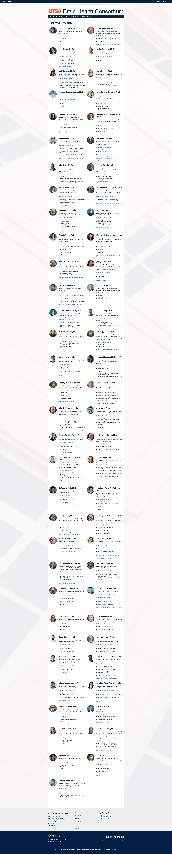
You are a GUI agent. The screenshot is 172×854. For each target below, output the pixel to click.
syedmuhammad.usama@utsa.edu (108, 663)
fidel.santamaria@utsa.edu (106, 570)
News (158, 1)
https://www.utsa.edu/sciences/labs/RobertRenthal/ (71, 554)
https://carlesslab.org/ (64, 132)
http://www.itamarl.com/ (64, 375)
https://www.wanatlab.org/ (65, 724)
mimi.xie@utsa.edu (66, 763)
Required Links (107, 849)
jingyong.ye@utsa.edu (105, 764)
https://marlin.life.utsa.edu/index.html (105, 750)
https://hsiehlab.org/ (101, 280)
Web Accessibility (98, 849)
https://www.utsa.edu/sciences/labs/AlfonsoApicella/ (109, 44)
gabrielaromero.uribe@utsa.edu (69, 573)
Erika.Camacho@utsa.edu (105, 101)
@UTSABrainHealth (107, 816)
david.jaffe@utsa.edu (104, 293)
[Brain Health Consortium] (86, 10)
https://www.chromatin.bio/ (102, 632)
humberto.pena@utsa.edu (106, 499)
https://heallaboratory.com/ (102, 702)
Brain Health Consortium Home (57, 16)
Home (50, 7)
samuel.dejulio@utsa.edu (105, 174)
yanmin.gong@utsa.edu (67, 244)
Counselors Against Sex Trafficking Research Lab (107, 555)
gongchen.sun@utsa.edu (68, 665)
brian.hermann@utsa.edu (68, 269)
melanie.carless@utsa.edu (68, 122)
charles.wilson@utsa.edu (105, 736)
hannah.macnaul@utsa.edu (106, 366)
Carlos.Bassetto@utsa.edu (106, 56)
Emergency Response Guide (83, 849)
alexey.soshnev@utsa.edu (106, 624)
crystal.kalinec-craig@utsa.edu (69, 319)
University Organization (118, 841)
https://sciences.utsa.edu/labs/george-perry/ (69, 534)
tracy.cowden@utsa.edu (105, 147)
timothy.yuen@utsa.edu (67, 791)
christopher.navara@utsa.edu (106, 444)
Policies (92, 849)
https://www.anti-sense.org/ (65, 700)
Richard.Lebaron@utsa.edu (68, 339)
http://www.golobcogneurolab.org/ (104, 227)
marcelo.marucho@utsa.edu (106, 390)
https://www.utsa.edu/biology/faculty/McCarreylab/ (71, 430)
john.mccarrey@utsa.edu (68, 418)
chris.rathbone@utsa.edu (105, 525)
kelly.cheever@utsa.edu (67, 145)
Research (77, 818)
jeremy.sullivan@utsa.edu (106, 644)
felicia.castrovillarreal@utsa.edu (107, 126)
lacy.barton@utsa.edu (67, 56)
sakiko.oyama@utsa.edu (105, 464)
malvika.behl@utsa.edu (67, 78)
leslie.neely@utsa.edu (67, 470)
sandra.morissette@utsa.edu (68, 442)
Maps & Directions (100, 841)
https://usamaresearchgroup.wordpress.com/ (107, 678)
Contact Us (89, 16)
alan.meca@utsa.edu (104, 415)
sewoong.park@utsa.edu (67, 495)
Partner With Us (74, 16)
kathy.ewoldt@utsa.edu (67, 196)
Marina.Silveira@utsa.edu (68, 624)
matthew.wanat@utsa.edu (68, 714)
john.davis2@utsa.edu (67, 174)
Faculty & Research (61, 7)
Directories (109, 841)
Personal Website (63, 771)
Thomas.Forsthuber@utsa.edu (107, 196)
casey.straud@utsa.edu (67, 644)
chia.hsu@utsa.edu (66, 293)
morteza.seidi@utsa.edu (105, 597)
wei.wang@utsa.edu (104, 714)
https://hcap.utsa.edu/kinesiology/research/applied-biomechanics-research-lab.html (71, 159)
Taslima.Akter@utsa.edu (67, 36)
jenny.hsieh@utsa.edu (105, 272)
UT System (113, 849)
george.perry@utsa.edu (67, 525)
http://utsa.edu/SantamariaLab (103, 582)
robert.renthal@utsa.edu (67, 546)
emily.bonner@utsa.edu (105, 80)
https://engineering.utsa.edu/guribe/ (67, 583)
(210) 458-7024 (56, 816)
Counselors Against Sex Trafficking (104, 558)
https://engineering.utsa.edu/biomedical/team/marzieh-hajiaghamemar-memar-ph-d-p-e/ (109, 256)
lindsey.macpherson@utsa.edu (69, 390)
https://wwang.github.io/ (102, 722)
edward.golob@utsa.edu (105, 217)
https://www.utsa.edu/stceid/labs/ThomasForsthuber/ (109, 203)
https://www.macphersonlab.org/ (66, 401)
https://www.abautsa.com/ (65, 483)
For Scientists (82, 16)
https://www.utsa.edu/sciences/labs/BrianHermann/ (71, 277)
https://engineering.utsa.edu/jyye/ (104, 776)
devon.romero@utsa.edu (105, 546)
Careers (92, 841)
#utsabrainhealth (107, 819)
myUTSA (164, 1)
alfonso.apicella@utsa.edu (106, 36)
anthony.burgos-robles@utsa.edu (69, 99)
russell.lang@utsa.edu (105, 318)
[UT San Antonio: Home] (7, 1)
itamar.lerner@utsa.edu (67, 364)
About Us (54, 7)
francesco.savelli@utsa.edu (68, 596)
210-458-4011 (57, 841)
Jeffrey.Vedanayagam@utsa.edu (69, 690)
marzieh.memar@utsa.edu (106, 244)
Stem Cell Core (78, 815)
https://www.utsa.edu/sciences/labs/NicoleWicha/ (71, 746)
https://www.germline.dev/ (65, 66)
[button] (168, 1)
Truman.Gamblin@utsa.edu (68, 217)
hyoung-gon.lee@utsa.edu (106, 342)
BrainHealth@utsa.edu (57, 818)
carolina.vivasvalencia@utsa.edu (107, 690)
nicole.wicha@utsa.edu (67, 736)
